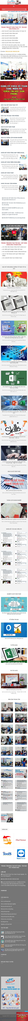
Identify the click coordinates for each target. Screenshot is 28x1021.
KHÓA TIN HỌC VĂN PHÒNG (9, 183)
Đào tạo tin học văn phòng (7, 909)
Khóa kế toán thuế (5, 911)
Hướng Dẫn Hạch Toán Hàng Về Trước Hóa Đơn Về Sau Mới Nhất (15, 941)
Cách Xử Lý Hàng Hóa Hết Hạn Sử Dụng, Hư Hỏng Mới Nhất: (15, 945)
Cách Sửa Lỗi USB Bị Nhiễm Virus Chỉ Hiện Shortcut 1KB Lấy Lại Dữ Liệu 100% (15, 937)
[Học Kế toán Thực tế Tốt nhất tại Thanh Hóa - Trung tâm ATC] (14, 2)
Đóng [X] (26, 1011)
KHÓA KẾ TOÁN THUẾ (7, 173)
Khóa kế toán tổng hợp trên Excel (8, 914)
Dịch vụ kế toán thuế (5, 901)
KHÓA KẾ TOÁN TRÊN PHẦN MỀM (10, 162)
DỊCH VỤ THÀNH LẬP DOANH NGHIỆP (11, 137)
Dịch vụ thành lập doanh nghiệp (8, 903)
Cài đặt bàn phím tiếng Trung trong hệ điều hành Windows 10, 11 (15, 932)
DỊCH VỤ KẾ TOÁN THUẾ (8, 127)
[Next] (26, 540)
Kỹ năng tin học (4, 921)
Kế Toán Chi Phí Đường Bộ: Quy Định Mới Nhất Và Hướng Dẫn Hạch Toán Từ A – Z (15, 950)
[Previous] (2, 540)
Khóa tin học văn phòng (6, 919)
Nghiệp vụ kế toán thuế (6, 924)
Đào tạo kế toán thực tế (6, 906)
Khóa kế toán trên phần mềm (7, 916)
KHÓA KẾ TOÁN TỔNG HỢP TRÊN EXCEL (12, 152)
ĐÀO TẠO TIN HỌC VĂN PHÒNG (10, 115)
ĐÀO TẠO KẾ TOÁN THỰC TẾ (9, 105)
